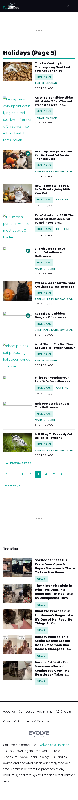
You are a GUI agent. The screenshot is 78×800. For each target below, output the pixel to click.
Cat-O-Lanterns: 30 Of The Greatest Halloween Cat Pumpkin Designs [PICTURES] (54, 219)
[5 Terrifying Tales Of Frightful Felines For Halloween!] (17, 256)
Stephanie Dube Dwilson (54, 171)
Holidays (44, 77)
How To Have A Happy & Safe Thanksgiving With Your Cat (52, 189)
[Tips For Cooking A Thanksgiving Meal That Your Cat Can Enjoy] (17, 71)
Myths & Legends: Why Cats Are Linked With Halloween (55, 284)
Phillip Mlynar (46, 83)
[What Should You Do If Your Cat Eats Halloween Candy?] (17, 356)
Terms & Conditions (38, 721)
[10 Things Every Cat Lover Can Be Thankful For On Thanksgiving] (17, 159)
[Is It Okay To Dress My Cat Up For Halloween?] (17, 442)
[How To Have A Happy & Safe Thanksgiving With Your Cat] (17, 193)
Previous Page (18, 463)
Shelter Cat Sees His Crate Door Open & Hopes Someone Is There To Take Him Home (55, 566)
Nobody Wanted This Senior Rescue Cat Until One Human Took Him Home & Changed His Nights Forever (53, 643)
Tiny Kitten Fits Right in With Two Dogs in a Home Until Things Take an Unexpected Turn (54, 592)
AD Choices (64, 711)
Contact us (26, 711)
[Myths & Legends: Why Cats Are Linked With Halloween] (17, 290)
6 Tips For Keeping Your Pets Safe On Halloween (52, 379)
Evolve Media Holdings (53, 745)
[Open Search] (68, 6)
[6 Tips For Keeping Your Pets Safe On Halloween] (17, 385)
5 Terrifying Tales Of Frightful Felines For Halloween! (50, 252)
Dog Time (63, 229)
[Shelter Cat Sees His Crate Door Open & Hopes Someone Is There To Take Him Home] (17, 567)
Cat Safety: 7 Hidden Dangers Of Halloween (51, 315)
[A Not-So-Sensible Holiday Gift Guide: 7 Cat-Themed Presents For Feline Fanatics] (17, 120)
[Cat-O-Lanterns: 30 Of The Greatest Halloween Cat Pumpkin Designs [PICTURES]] (17, 227)
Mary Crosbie (45, 268)
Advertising (45, 711)
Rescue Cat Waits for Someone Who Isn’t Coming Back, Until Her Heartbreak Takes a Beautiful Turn (53, 669)
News (41, 579)
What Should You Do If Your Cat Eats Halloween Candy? (55, 346)
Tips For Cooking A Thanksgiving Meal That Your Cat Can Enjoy (52, 67)
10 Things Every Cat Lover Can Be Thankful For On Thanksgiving (53, 155)
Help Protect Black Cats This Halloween (52, 405)
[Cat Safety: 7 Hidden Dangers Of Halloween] (17, 321)
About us (9, 711)
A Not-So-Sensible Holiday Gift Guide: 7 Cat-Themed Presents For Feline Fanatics (54, 101)
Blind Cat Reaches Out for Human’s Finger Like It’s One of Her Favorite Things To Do (54, 617)
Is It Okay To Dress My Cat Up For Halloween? (53, 436)
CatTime (62, 199)
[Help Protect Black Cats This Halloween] (17, 411)
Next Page (15, 485)
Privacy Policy (12, 721)
